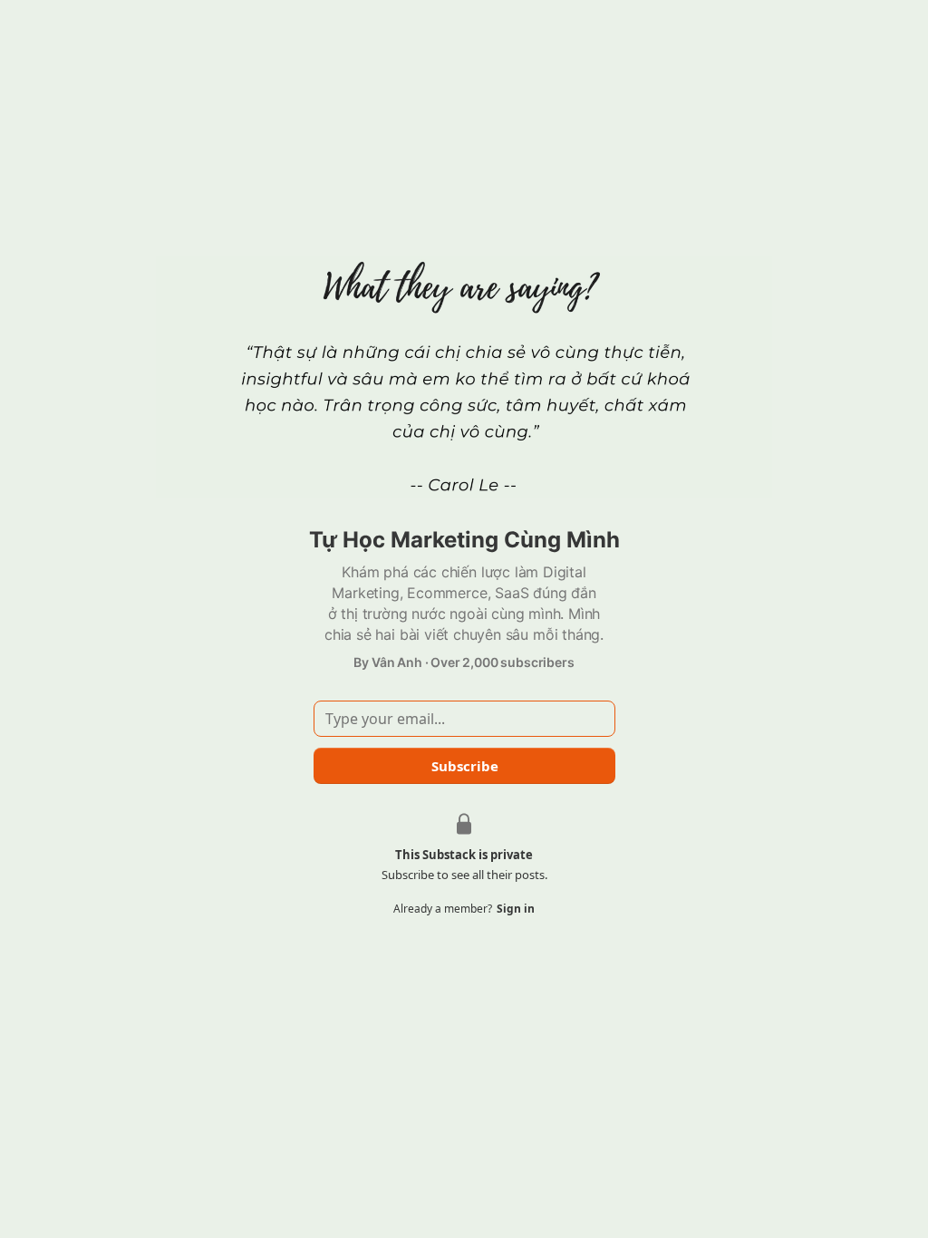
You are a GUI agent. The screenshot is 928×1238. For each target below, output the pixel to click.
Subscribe (464, 766)
